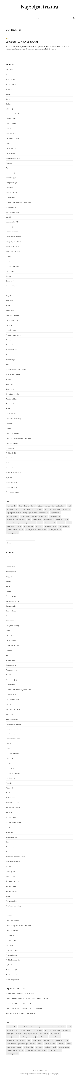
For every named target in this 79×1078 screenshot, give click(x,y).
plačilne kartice (55, 516)
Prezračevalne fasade (13, 335)
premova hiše (11, 523)
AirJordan (9, 69)
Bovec (8, 99)
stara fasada (11, 526)
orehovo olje (43, 516)
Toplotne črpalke (12, 443)
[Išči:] (74, 18)
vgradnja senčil (31, 529)
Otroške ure (10, 291)
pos (29, 519)
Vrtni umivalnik (11, 468)
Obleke (8, 256)
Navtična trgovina (12, 246)
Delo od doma (11, 124)
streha (19, 526)
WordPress (32, 1074)
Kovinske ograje (12, 192)
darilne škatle (60, 506)
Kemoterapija (11, 178)
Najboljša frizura (39, 7)
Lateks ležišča (11, 207)
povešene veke (48, 519)
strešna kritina (28, 526)
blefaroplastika (24, 506)
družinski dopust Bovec (27, 509)
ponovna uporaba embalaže (16, 519)
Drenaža (9, 128)
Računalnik (9, 345)
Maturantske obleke (13, 222)
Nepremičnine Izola (13, 251)
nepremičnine (55, 513)
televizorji (39, 526)
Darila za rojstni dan (13, 114)
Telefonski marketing (13, 419)
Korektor (9, 187)
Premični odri (11, 330)
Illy (7, 38)
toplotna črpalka (63, 526)
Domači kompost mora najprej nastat (19, 1003)
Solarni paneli (11, 384)
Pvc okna (9, 340)
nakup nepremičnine (30, 513)
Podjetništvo (10, 310)
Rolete (8, 364)
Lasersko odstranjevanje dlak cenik (18, 202)
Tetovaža (9, 428)
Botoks (8, 94)
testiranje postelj (50, 526)
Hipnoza (9, 163)
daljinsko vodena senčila (45, 506)
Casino (8, 104)
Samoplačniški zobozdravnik (16, 369)
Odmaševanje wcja (12, 266)
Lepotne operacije (12, 212)
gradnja (39, 509)
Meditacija (9, 227)
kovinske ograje (55, 509)
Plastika (8, 305)
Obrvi (8, 261)
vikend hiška (42, 529)
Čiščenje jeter (11, 109)
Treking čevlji (11, 453)
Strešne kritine (11, 404)
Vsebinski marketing (13, 473)
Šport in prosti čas (12, 394)
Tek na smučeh (11, 414)
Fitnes (8, 143)
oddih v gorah (25, 516)
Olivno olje (10, 271)
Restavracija (10, 360)
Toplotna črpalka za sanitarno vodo (18, 438)
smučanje (61, 523)
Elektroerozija (11, 133)
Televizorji (9, 423)
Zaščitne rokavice (12, 487)
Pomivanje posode (12, 315)
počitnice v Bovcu (62, 519)
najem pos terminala (14, 513)
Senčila (8, 379)
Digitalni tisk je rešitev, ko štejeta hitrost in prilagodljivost (27, 998)
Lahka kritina (10, 197)
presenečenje (23, 523)
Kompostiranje (11, 183)
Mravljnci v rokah (12, 232)
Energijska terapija (12, 138)
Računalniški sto (11, 350)
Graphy (44, 1074)
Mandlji (8, 217)
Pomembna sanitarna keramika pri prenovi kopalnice (25, 1008)
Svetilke (8, 409)
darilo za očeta (12, 509)
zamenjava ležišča (55, 529)
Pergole (9, 296)
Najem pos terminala (13, 237)
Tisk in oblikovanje (12, 433)
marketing (66, 509)
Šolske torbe (10, 389)
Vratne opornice (12, 463)
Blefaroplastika (11, 84)
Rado (7, 355)
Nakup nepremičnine (13, 242)
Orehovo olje (10, 281)
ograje (34, 516)
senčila (39, 523)
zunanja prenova (12, 533)
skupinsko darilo (50, 523)
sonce (69, 523)
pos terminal (37, 519)
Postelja (9, 325)
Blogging (9, 89)
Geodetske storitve (13, 158)
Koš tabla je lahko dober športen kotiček (20, 1013)
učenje (21, 529)
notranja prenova (12, 516)
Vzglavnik (9, 478)
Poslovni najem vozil (13, 320)
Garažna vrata (11, 148)
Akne (7, 74)
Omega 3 (9, 276)
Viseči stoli (9, 458)
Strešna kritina (11, 399)
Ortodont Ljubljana (13, 286)
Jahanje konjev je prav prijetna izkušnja (20, 993)
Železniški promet (12, 492)
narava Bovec (43, 513)
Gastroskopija (11, 153)
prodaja (32, 523)
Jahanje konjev (11, 173)
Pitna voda (9, 301)
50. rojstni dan (11, 506)
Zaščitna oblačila (11, 482)
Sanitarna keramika (13, 374)
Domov (38, 18)
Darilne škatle (11, 119)
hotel (46, 509)
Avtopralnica (10, 79)
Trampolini (10, 448)
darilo (69, 506)
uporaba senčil (12, 529)
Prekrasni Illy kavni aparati (22, 41)
